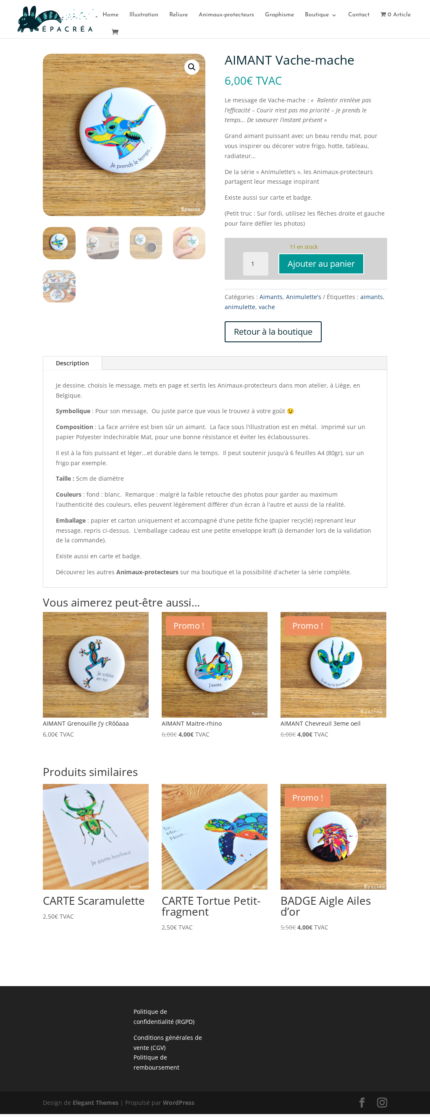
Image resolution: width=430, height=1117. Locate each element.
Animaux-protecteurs (226, 15)
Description (72, 363)
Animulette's (303, 297)
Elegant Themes (95, 1103)
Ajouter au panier (321, 263)
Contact (359, 15)
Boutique (317, 15)
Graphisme (279, 15)
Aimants (271, 297)
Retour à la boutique (273, 331)
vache (267, 307)
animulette (240, 307)
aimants (371, 297)
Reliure (178, 15)
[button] (191, 67)
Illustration (143, 15)
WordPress (178, 1103)
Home (110, 15)
